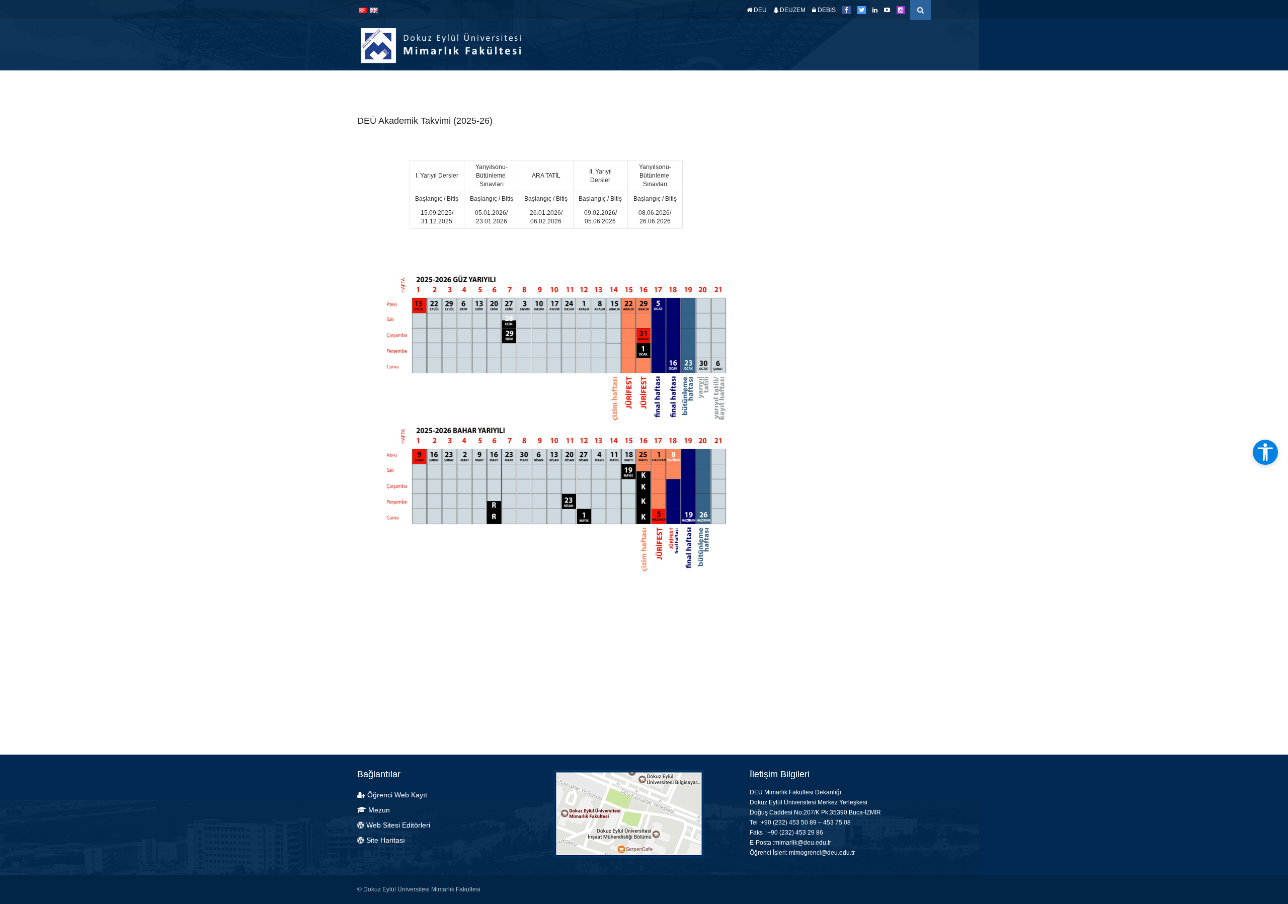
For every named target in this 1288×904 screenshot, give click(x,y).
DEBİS (826, 10)
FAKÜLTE (596, 85)
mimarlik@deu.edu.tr (802, 842)
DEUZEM (792, 10)
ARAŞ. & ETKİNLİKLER (762, 85)
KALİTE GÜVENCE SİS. (853, 85)
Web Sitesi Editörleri (398, 825)
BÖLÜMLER (647, 85)
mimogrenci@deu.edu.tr (822, 852)
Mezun (378, 810)
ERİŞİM (919, 85)
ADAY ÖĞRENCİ (547, 85)
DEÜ (759, 10)
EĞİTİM (696, 85)
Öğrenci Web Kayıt (397, 795)
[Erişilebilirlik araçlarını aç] (1265, 452)
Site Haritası (384, 840)
